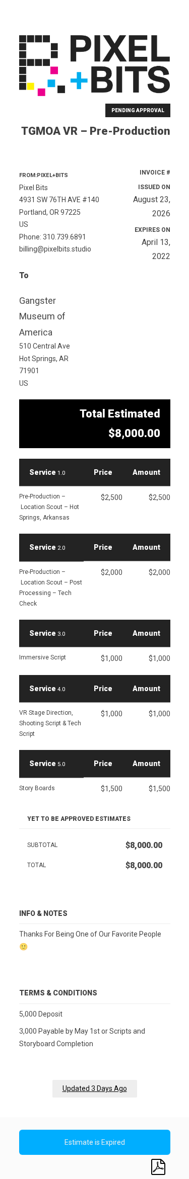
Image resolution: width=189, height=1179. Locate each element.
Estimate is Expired (95, 1142)
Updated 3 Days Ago (94, 1088)
